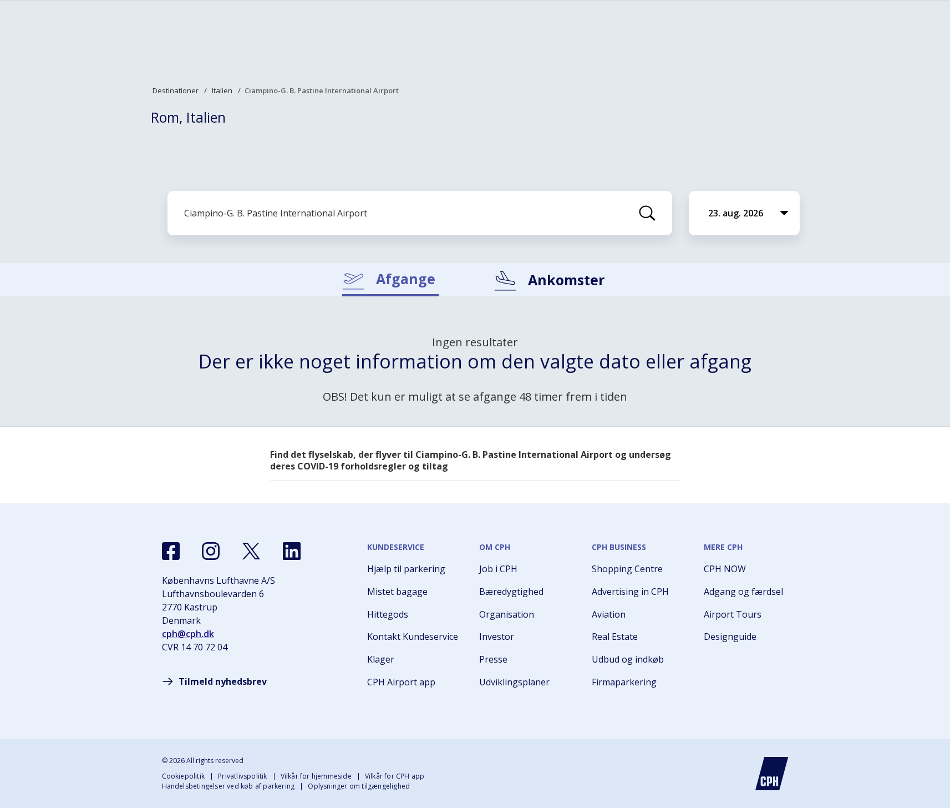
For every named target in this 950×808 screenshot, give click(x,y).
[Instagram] (211, 551)
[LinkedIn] (292, 551)
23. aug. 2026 (735, 213)
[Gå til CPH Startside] (772, 773)
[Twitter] (251, 551)
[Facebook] (171, 551)
